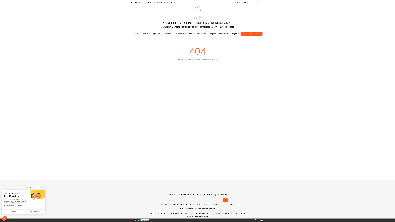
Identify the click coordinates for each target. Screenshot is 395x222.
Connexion (259, 220)
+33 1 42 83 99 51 (231, 204)
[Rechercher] (225, 200)
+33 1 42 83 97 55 (212, 204)
